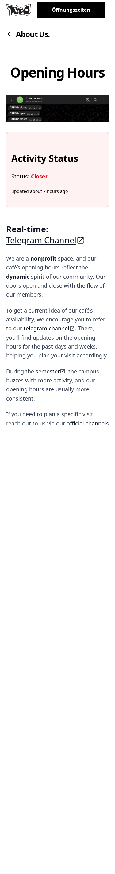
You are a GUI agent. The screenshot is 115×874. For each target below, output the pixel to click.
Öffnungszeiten (71, 9)
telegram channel (46, 328)
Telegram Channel (41, 240)
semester (48, 371)
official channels (88, 423)
